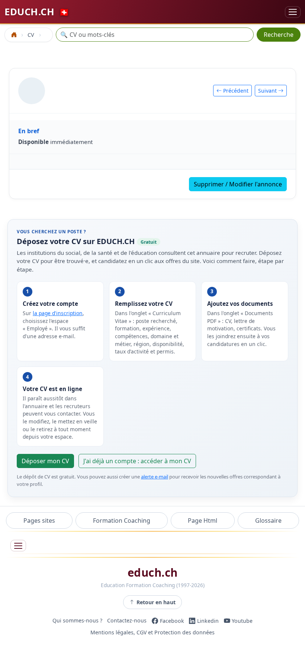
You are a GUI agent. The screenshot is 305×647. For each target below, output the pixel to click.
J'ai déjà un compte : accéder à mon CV (137, 461)
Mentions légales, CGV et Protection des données (152, 632)
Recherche (278, 35)
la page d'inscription (58, 313)
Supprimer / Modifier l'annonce (238, 184)
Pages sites (39, 520)
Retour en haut (156, 602)
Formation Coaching (121, 520)
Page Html (202, 520)
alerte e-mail (154, 476)
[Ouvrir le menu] (18, 545)
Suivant (268, 90)
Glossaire (268, 520)
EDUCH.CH (37, 11)
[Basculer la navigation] (293, 12)
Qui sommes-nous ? (77, 620)
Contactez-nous (127, 620)
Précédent (235, 90)
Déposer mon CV (45, 461)
